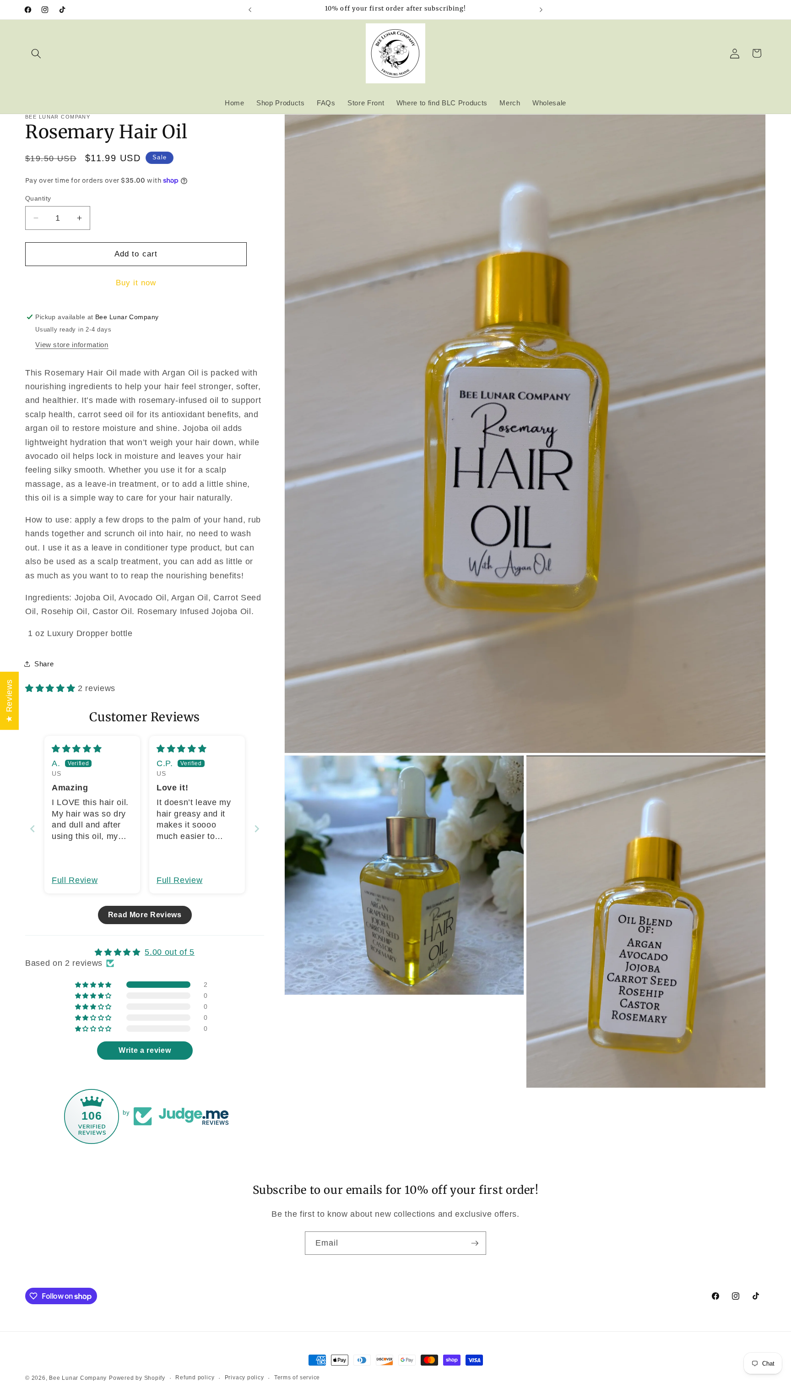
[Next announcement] (541, 9)
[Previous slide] (32, 828)
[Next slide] (256, 828)
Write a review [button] (145, 1050)
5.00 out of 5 (170, 952)
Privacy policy (244, 1377)
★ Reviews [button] (9, 701)
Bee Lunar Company (78, 1378)
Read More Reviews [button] (145, 915)
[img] (77, 748)
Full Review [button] (75, 880)
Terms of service (297, 1377)
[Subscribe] (475, 1243)
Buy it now (136, 282)
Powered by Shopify (137, 1378)
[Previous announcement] (250, 9)
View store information (71, 344)
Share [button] (44, 664)
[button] (36, 53)
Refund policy (194, 1377)
